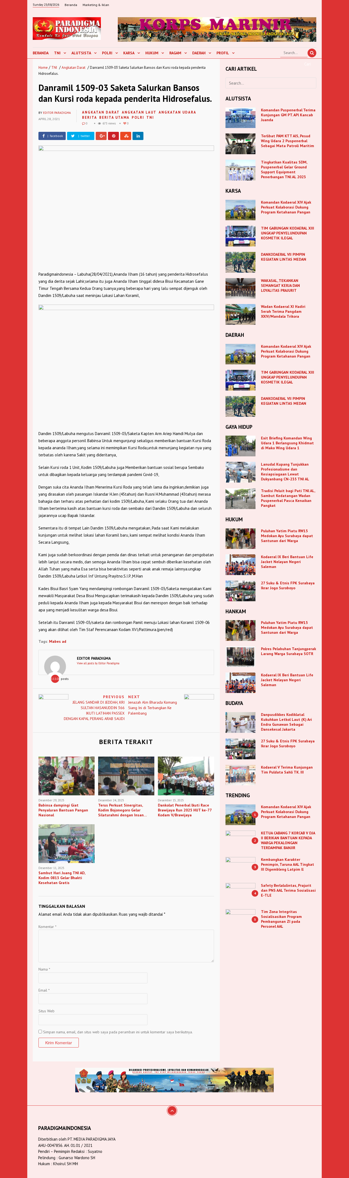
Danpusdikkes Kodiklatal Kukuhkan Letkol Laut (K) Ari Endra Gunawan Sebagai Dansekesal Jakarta (286, 722)
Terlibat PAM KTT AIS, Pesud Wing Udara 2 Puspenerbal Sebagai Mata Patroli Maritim (287, 140)
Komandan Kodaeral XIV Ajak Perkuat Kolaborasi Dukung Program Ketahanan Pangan (286, 207)
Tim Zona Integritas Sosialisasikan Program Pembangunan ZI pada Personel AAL (281, 919)
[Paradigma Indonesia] (67, 27)
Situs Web (46, 1011)
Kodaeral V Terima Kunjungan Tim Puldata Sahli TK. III (287, 770)
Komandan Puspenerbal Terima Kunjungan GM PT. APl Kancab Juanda (288, 115)
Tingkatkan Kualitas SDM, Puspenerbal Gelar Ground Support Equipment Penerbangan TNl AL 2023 (284, 169)
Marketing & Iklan (96, 5)
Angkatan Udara (177, 112)
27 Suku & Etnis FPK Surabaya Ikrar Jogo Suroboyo (288, 585)
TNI (57, 52)
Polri (107, 52)
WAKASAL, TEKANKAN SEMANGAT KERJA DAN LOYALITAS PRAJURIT (280, 285)
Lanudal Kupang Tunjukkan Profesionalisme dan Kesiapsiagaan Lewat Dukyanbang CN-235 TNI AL (285, 471)
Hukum (151, 52)
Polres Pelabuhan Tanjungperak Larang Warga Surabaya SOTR (288, 651)
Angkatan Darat (73, 67)
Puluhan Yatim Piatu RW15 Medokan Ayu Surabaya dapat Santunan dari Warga (287, 535)
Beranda (71, 5)
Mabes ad (57, 641)
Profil (222, 52)
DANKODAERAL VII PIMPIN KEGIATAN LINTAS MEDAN (284, 257)
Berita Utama (114, 117)
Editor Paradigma (57, 113)
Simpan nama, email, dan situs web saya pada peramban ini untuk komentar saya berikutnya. (118, 1032)
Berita (89, 117)
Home (43, 67)
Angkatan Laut (139, 112)
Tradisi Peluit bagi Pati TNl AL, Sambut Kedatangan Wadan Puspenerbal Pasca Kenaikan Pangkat (288, 498)
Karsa (128, 52)
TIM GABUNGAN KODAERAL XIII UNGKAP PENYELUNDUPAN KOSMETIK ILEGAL (287, 233)
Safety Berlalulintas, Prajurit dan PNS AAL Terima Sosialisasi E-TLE (288, 890)
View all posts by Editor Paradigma (98, 663)
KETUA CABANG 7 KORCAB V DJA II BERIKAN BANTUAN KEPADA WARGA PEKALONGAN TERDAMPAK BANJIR (288, 840)
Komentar (47, 926)
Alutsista (81, 52)
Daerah (199, 52)
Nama (44, 969)
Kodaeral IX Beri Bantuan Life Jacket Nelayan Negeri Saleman (287, 561)
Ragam (175, 52)
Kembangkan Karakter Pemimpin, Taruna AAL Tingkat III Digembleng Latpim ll (287, 864)
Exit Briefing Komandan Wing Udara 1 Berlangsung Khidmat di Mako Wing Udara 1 (287, 443)
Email (44, 990)
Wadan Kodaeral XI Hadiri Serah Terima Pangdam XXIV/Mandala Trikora (283, 311)
